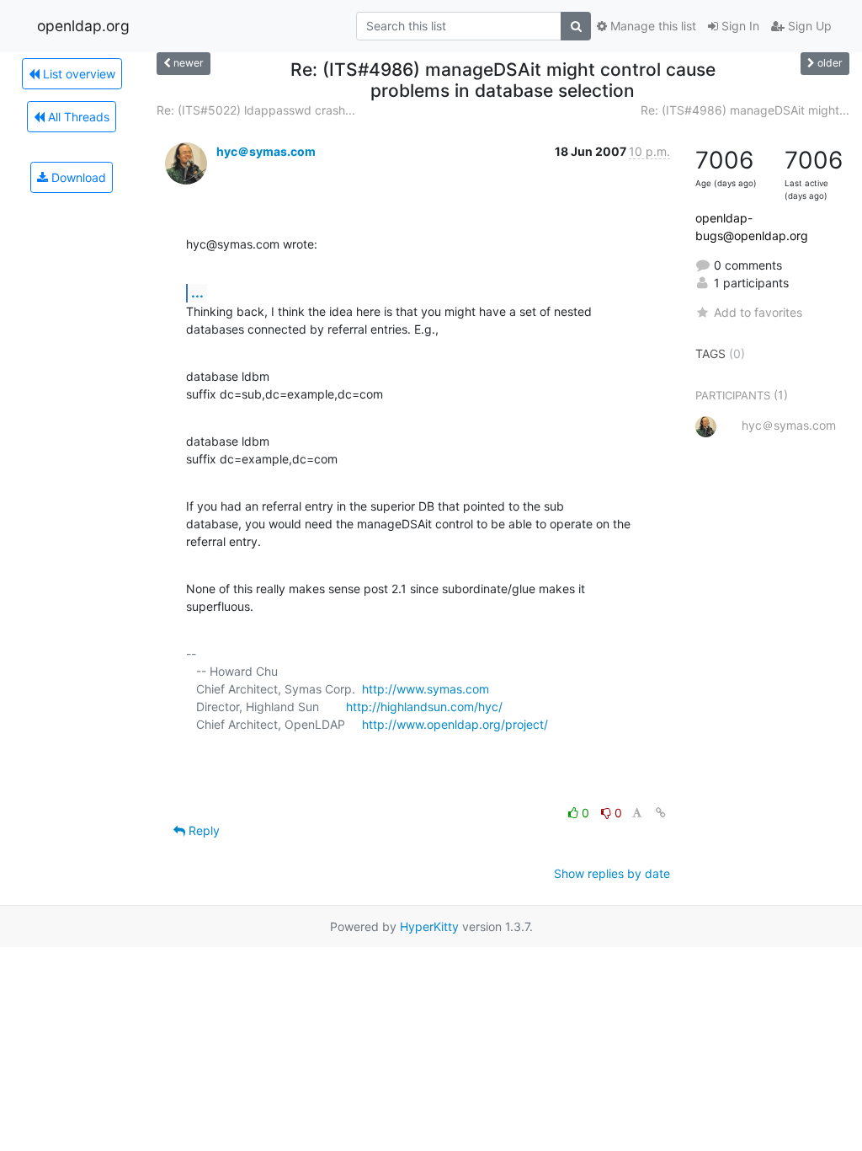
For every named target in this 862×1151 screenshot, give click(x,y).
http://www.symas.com (425, 689)
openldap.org (83, 26)
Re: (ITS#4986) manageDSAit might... (745, 110)
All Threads (77, 117)
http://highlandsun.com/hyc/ (424, 706)
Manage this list (651, 26)
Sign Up (808, 26)
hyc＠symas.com (266, 151)
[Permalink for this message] (661, 812)
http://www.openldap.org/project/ (455, 724)
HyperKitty (429, 926)
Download (77, 177)
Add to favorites (758, 312)
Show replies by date (612, 873)
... (197, 292)
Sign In (738, 26)
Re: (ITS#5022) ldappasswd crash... (256, 110)
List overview (77, 74)
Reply (202, 830)
